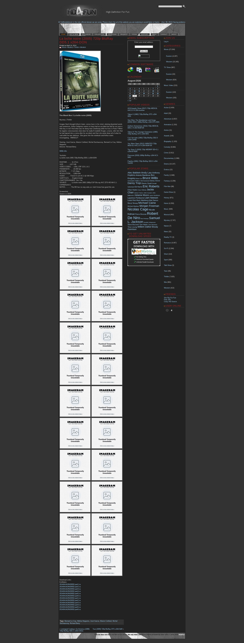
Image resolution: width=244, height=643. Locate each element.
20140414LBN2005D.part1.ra (70, 584)
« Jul (129, 101)
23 (130, 96)
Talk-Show (168, 265)
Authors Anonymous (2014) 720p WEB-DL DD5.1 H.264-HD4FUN (143, 127)
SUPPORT (144, 34)
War (165, 282)
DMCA (154, 34)
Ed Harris (138, 187)
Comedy (167, 147)
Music (166, 209)
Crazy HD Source (170, 301)
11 (139, 91)
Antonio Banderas (143, 175)
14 (153, 91)
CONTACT (164, 34)
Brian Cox (139, 178)
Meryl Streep (133, 203)
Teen (165, 271)
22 (158, 93)
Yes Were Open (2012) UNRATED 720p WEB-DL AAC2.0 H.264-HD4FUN (142, 144)
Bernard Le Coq (70, 621)
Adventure (167, 119)
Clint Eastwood (144, 181)
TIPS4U (134, 34)
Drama (166, 164)
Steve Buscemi (133, 225)
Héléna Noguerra (83, 621)
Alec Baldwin (134, 172)
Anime (166, 130)
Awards (166, 136)
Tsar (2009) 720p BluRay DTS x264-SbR (107, 629)
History (166, 198)
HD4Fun (182, 634)
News (166, 232)
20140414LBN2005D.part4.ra (70, 591)
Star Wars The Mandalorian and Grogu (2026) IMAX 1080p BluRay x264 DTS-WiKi (143, 121)
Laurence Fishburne (136, 198)
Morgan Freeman (149, 205)
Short (166, 254)
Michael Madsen (133, 206)
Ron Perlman (145, 218)
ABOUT (174, 34)
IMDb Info (63, 151)
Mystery (70, 47)
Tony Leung (132, 227)
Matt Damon (153, 200)
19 (144, 93)
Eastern (169, 56)
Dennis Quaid (147, 183)
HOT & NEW (74, 34)
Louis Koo (132, 200)
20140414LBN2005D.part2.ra (70, 587)
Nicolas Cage (138, 209)
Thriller (76, 47)
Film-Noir (167, 186)
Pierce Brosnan (141, 214)
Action (166, 108)
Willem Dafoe (144, 227)
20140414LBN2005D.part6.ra (70, 596)
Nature (166, 226)
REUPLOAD (112, 34)
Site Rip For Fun (170, 298)
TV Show (167, 67)
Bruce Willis (150, 178)
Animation (167, 125)
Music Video (168, 85)
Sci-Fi (166, 248)
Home (63, 34)
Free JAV (167, 300)
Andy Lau (146, 172)
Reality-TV (168, 237)
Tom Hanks (143, 225)
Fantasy (167, 181)
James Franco (138, 193)
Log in (166, 41)
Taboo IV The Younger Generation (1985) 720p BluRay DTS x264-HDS (143, 133)
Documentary (169, 158)
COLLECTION (99, 34)
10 (134, 91)
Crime (166, 153)
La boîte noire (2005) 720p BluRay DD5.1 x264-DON (86, 40)
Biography (167, 141)
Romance (167, 243)
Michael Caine (147, 202)
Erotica (166, 170)
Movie (64, 47)
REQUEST (124, 34)
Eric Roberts (151, 186)
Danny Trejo (134, 183)
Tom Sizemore (152, 224)
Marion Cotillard (106, 621)
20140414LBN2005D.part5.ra (70, 593)
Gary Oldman (142, 190)
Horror (166, 203)
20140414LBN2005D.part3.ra (70, 589)
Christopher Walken (134, 181)
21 (153, 93)
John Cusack (148, 193)
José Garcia (94, 621)
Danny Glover (155, 181)
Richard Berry (75, 623)
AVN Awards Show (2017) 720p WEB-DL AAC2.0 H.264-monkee (142, 109)
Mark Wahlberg (142, 200)
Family (166, 175)
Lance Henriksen (154, 195)
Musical (167, 215)
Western (83, 47)
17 (134, 93)
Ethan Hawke (132, 190)
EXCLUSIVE (86, 34)
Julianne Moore (141, 195)
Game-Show (168, 192)
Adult (166, 113)
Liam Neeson (151, 198)
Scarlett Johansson (150, 222)
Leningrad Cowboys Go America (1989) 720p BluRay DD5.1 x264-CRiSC (74, 630)
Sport (166, 260)
